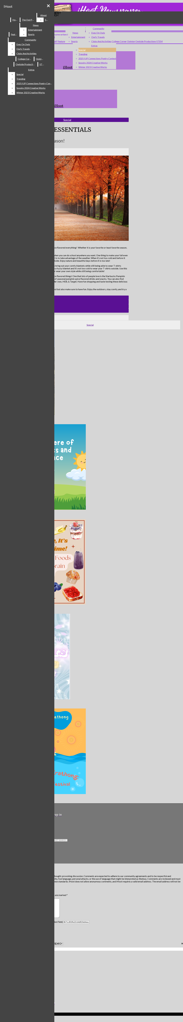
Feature (61, 41)
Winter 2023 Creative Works (92, 67)
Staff (54, 41)
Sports (74, 41)
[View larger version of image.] (64, 198)
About (43, 15)
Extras (94, 45)
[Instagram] (55, 824)
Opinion (131, 41)
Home (15, 19)
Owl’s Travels (98, 37)
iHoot (8, 6)
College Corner (119, 41)
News (75, 32)
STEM (159, 41)
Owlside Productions (145, 41)
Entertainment (78, 37)
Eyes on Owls (98, 32)
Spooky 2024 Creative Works (93, 62)
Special (81, 49)
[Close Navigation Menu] (48, 5)
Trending (82, 54)
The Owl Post (28, 19)
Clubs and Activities (101, 41)
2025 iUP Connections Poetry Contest (97, 58)
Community (98, 28)
